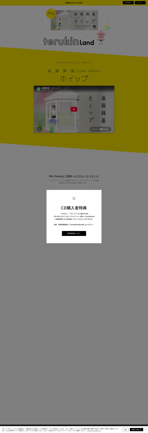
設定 (125, 429)
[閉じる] (145, 429)
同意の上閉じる (136, 429)
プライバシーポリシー (94, 430)
